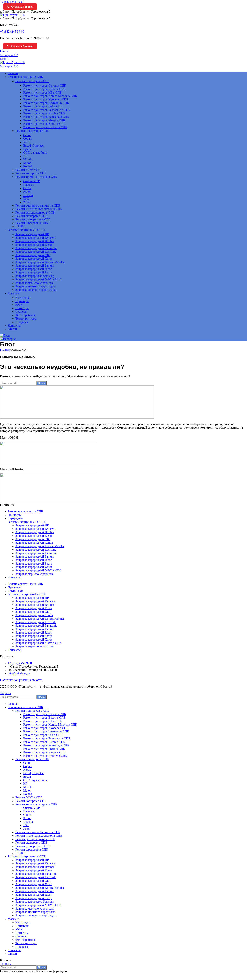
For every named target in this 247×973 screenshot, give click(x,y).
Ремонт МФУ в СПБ (28, 169)
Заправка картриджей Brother (34, 241)
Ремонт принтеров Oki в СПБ (42, 106)
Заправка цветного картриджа (35, 286)
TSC (26, 198)
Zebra (26, 202)
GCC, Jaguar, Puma (35, 152)
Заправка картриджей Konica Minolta (39, 262)
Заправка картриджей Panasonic (36, 248)
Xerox (27, 142)
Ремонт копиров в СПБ (30, 173)
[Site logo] (12, 15)
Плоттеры (22, 308)
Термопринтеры (26, 318)
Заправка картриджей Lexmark (35, 251)
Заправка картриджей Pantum (34, 265)
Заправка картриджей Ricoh (33, 269)
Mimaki (28, 159)
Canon (27, 135)
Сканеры (21, 311)
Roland (27, 166)
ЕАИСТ (20, 226)
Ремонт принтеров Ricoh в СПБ (44, 113)
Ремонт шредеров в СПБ (31, 222)
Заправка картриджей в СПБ (27, 521)
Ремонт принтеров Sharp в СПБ (44, 120)
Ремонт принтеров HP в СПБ (42, 92)
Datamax (28, 184)
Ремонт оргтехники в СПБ (25, 511)
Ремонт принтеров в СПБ (32, 81)
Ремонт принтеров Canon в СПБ (44, 85)
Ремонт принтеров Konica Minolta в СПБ (50, 96)
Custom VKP (31, 181)
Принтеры (22, 301)
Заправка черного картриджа (34, 282)
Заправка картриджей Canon (34, 542)
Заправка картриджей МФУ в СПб (38, 279)
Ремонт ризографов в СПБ (32, 219)
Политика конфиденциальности (21, 680)
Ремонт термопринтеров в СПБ (36, 176)
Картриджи (22, 297)
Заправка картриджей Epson (33, 244)
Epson (27, 149)
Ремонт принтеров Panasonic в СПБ (46, 109)
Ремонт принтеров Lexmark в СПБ (46, 103)
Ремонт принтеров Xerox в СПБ (44, 123)
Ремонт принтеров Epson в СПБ (44, 89)
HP (25, 156)
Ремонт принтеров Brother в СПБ (45, 127)
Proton (27, 191)
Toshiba (28, 195)
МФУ (19, 304)
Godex (27, 188)
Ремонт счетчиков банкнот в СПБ (37, 205)
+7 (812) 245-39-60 (12, 1)
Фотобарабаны (25, 315)
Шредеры (21, 322)
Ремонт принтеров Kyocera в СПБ (45, 99)
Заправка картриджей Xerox (33, 258)
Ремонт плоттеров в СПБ (32, 130)
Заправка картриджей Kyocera (35, 237)
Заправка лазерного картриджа (35, 289)
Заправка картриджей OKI (32, 255)
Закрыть (5, 693)
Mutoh (27, 163)
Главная (5, 349)
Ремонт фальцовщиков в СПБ (35, 212)
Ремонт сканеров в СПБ (31, 216)
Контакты (14, 577)
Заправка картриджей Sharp (33, 272)
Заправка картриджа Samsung (34, 276)
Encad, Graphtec (33, 145)
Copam (27, 138)
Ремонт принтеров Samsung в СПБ (46, 116)
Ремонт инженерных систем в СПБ (38, 209)
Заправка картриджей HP (32, 234)
